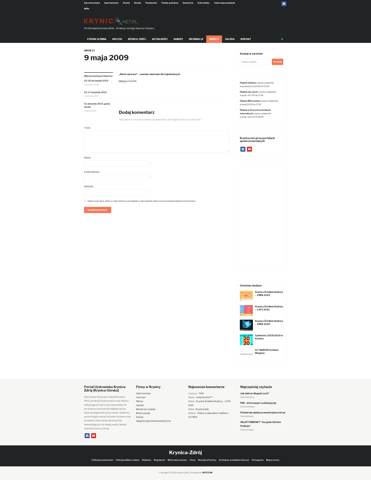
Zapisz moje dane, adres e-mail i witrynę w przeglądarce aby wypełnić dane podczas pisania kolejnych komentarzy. (141, 201)
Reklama (146, 460)
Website (88, 186)
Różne (139, 401)
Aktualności (160, 39)
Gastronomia (143, 393)
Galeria (230, 39)
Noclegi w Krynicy (207, 460)
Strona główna (96, 39)
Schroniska (203, 3)
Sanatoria (188, 3)
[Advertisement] (234, 22)
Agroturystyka (92, 3)
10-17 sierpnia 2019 (95, 92)
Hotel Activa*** (204, 397)
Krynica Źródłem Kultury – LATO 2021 (269, 308)
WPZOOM (207, 472)
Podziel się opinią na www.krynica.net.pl (262, 412)
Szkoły (139, 417)
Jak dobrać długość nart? (254, 393)
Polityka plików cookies (127, 460)
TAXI (201, 393)
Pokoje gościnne (169, 3)
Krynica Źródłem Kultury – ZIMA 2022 (269, 293)
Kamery (178, 39)
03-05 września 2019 (96, 80)
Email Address (91, 172)
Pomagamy (258, 460)
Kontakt (246, 39)
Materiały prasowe (177, 460)
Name (87, 157)
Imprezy (214, 39)
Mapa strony (272, 460)
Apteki (140, 405)
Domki (126, 3)
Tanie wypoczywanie (224, 3)
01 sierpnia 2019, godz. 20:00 (97, 105)
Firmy (192, 460)
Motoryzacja (143, 413)
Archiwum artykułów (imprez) (234, 460)
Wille (86, 8)
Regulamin (159, 460)
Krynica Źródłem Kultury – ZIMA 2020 (269, 322)
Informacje (196, 39)
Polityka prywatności (102, 460)
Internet (141, 397)
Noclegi (117, 39)
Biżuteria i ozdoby (146, 409)
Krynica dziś (202, 409)
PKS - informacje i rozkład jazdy (258, 403)
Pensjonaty (151, 3)
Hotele (137, 3)
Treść (87, 127)
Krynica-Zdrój (137, 39)
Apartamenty (111, 3)
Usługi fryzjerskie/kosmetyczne (153, 421)
